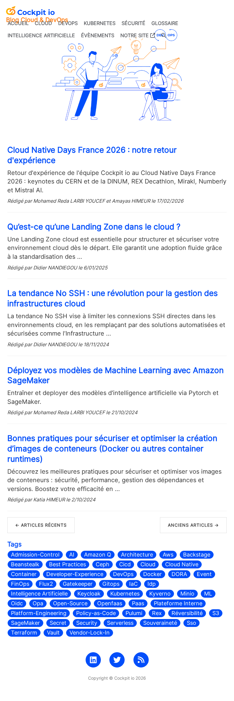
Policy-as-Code (96, 613)
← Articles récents (41, 525)
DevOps (68, 23)
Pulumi (134, 613)
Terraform (24, 632)
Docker (152, 574)
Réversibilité (187, 613)
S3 (215, 613)
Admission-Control (35, 554)
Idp (151, 584)
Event (204, 574)
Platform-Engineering (38, 613)
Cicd (125, 564)
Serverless (120, 623)
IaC (133, 584)
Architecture (137, 554)
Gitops (110, 584)
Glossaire (164, 23)
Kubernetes (99, 23)
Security (86, 623)
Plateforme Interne (178, 603)
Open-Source (70, 603)
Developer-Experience (74, 574)
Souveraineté (160, 623)
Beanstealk (25, 564)
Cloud (43, 23)
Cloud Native (181, 564)
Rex (157, 613)
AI (71, 554)
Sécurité (133, 23)
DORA (179, 574)
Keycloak (89, 593)
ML (208, 593)
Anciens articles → (193, 525)
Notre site (135, 35)
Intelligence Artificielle (39, 593)
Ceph (102, 564)
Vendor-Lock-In (89, 632)
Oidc (17, 603)
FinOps (20, 584)
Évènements (97, 35)
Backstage (196, 554)
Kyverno (160, 593)
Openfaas (109, 603)
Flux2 (46, 584)
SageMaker (25, 623)
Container (24, 574)
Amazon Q (97, 554)
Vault (53, 632)
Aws (168, 554)
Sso (191, 623)
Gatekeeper (78, 584)
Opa (38, 603)
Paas (138, 603)
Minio (187, 593)
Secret (58, 623)
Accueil (18, 23)
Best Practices (67, 564)
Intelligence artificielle (41, 35)
